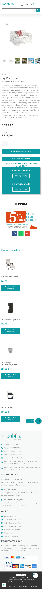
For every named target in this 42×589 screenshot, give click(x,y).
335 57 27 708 (21, 189)
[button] (22, 4)
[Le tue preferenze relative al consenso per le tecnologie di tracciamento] (4, 585)
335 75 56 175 (21, 176)
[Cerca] (38, 10)
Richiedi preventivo (22, 159)
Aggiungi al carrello (22, 151)
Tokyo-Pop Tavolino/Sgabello (9, 363)
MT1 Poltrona (7, 407)
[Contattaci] (38, 421)
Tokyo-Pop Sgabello (10, 319)
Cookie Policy (21, 575)
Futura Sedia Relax (9, 276)
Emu (4, 74)
